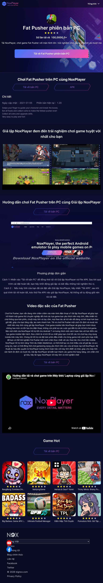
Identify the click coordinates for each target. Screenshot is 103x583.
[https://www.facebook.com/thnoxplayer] (9, 549)
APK (72, 87)
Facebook (12, 563)
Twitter (10, 567)
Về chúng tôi (13, 550)
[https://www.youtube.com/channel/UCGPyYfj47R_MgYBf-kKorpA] (9, 543)
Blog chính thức (15, 554)
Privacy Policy (14, 576)
